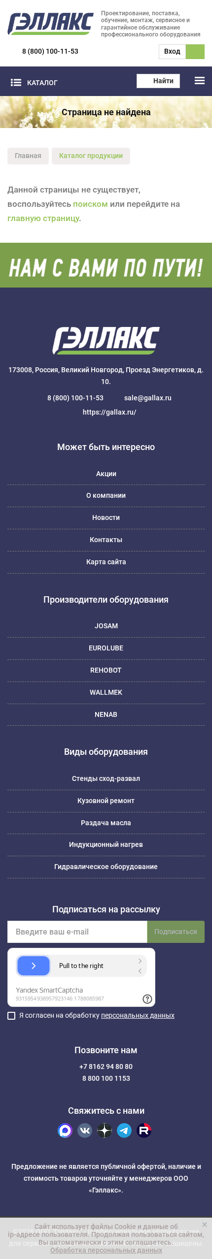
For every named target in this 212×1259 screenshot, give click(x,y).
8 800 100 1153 (106, 1078)
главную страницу (43, 218)
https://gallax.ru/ (110, 412)
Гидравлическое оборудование (106, 867)
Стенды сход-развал (106, 778)
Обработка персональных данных (106, 1250)
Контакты (106, 540)
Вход (172, 51)
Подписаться (175, 932)
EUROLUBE (106, 648)
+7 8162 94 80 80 (106, 1066)
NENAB (106, 714)
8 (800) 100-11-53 (50, 51)
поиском (90, 204)
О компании (106, 495)
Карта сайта (106, 562)
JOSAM (106, 626)
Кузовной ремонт (106, 801)
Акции (106, 474)
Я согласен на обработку (97, 1015)
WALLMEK (106, 692)
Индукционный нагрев (106, 844)
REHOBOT (106, 670)
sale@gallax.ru (148, 398)
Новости (106, 517)
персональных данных (138, 1015)
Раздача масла (106, 823)
